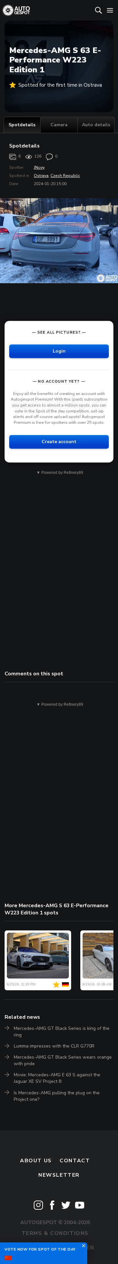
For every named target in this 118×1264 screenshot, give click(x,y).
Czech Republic (65, 175)
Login (59, 351)
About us (36, 1160)
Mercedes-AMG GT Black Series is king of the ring (61, 1031)
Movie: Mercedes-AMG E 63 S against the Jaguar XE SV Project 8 (57, 1078)
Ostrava (41, 175)
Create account (59, 442)
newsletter (59, 1175)
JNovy (39, 167)
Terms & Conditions (55, 1233)
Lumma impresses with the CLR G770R (54, 1046)
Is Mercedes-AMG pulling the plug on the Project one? (57, 1096)
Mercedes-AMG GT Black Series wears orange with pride (63, 1060)
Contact (75, 1160)
